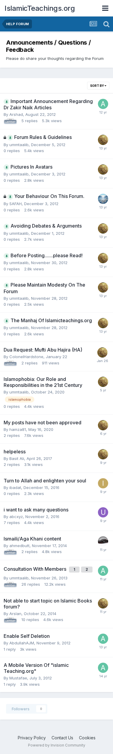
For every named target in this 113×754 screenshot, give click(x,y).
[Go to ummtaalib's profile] (103, 140)
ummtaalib (19, 144)
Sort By (97, 85)
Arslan (15, 613)
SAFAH (15, 203)
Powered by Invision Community (56, 745)
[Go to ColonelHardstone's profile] (103, 541)
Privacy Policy (32, 737)
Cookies (87, 737)
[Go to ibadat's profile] (103, 483)
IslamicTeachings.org (40, 8)
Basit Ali (16, 458)
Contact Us (62, 737)
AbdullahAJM (21, 643)
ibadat (15, 487)
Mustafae (18, 678)
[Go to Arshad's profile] (103, 104)
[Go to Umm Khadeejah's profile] (103, 512)
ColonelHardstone (26, 356)
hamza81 (17, 429)
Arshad (16, 114)
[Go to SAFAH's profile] (103, 199)
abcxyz (16, 516)
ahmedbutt (19, 545)
